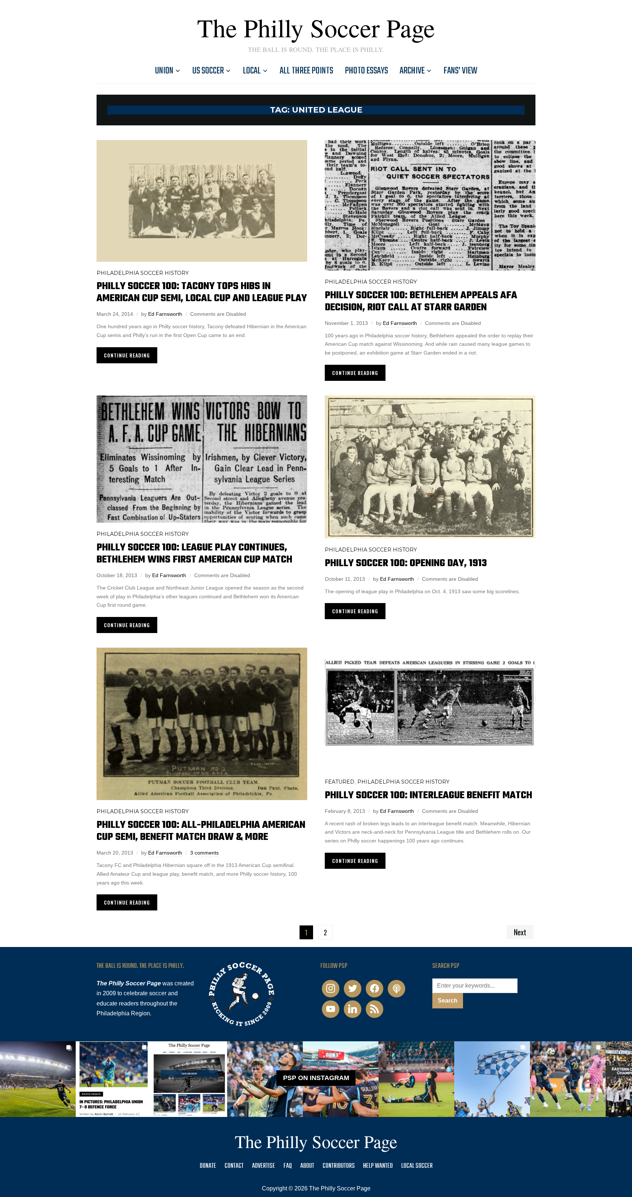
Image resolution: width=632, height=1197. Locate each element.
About (307, 1166)
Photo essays (366, 71)
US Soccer (208, 71)
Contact (234, 1166)
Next (520, 932)
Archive (412, 71)
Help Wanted (378, 1166)
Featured (339, 782)
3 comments (204, 853)
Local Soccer (417, 1166)
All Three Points (306, 71)
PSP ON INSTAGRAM (316, 1078)
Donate (208, 1166)
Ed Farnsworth (165, 314)
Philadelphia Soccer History (143, 273)
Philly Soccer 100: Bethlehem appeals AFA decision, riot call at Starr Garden (421, 301)
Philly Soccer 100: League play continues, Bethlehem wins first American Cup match (194, 554)
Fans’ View (460, 71)
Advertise (263, 1166)
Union (164, 71)
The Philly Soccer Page (316, 27)
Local (252, 71)
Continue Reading (127, 355)
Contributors (339, 1166)
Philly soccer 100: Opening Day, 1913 (406, 563)
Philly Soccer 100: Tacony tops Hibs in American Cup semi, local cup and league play (202, 292)
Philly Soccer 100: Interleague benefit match (428, 795)
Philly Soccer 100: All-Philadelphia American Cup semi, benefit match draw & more (201, 831)
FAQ (287, 1166)
